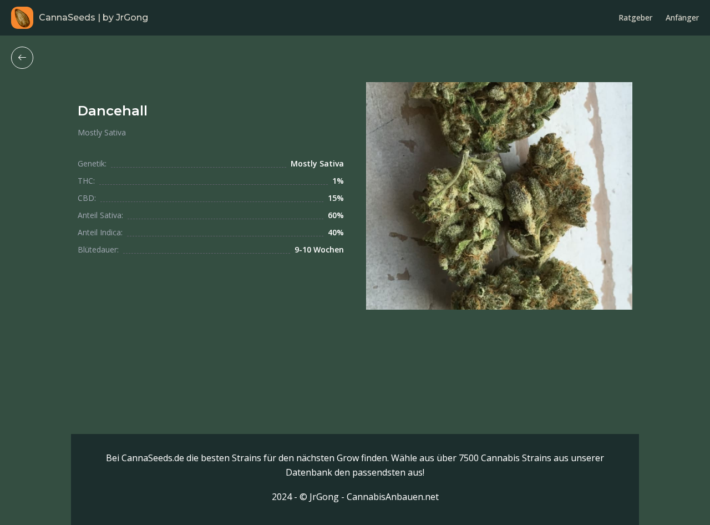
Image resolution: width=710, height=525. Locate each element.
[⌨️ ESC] (22, 58)
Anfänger (682, 17)
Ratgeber (635, 17)
